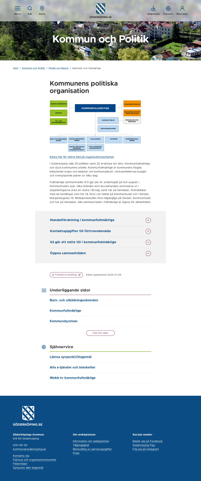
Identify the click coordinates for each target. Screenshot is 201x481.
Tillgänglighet (81, 445)
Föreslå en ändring (66, 275)
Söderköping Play (144, 445)
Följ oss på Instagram (146, 449)
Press (76, 453)
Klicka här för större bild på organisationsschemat (82, 157)
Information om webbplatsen (91, 441)
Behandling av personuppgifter (92, 449)
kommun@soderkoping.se (29, 449)
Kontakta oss (21, 456)
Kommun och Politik (33, 68)
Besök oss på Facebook (148, 441)
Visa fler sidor (100, 333)
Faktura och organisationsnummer (35, 460)
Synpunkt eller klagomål (28, 468)
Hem (15, 68)
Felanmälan (20, 464)
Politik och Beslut (59, 68)
